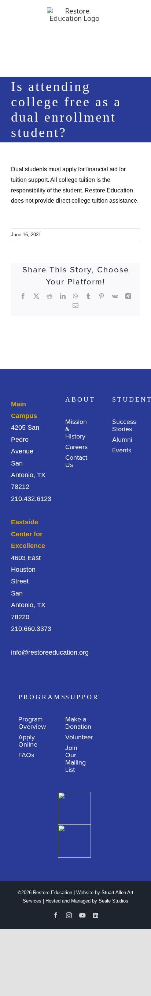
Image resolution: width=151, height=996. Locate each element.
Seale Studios (113, 901)
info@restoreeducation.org (50, 652)
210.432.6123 (31, 498)
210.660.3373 (31, 628)
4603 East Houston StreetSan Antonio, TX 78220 (28, 569)
